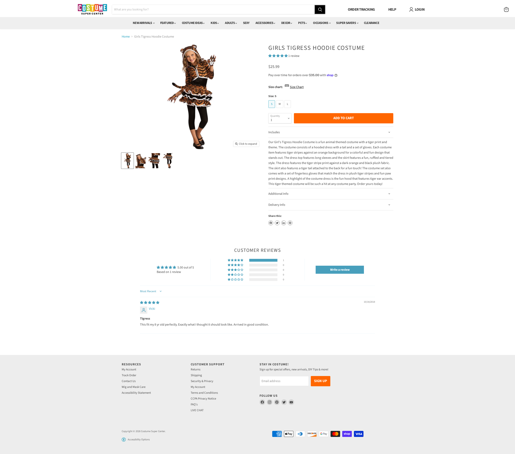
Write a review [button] (340, 269)
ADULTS (230, 23)
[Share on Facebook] (270, 222)
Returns (195, 369)
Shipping (196, 375)
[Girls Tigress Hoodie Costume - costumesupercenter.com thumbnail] (127, 161)
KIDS (214, 23)
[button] (278, 56)
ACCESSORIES (264, 23)
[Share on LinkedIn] (283, 222)
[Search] (319, 9)
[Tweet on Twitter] (277, 222)
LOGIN (419, 9)
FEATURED (167, 23)
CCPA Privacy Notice (203, 399)
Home (126, 36)
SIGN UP (320, 380)
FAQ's (194, 404)
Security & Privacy (202, 381)
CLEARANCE (371, 23)
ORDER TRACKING (361, 9)
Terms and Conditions (204, 393)
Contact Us (129, 381)
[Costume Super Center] (92, 9)
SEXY (246, 23)
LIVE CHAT (197, 410)
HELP (392, 9)
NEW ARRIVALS (142, 23)
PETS (301, 23)
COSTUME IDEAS (192, 23)
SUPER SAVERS (346, 23)
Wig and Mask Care (133, 387)
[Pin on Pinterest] (290, 222)
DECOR (285, 23)
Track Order (129, 375)
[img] (149, 302)
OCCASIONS (321, 23)
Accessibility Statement (136, 393)
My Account (129, 369)
